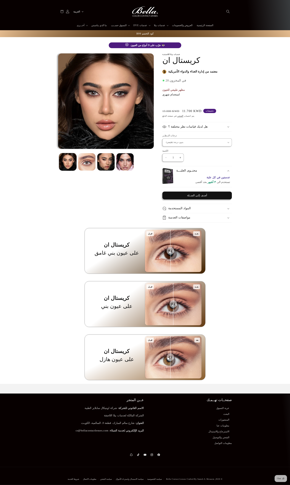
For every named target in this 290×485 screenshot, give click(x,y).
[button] (228, 11)
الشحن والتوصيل (221, 437)
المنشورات (223, 419)
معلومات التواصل (223, 443)
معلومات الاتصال (90, 479)
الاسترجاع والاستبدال (218, 431)
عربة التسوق (222, 408)
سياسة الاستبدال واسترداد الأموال (130, 479)
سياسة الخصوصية (154, 479)
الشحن (180, 116)
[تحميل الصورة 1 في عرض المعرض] (67, 162)
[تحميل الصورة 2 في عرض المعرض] (86, 162)
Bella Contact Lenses (176, 479)
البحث (226, 414)
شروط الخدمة (73, 479)
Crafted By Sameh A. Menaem (200, 479)
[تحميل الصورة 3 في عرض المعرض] (106, 162)
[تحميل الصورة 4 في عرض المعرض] (125, 162)
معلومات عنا (223, 425)
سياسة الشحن (106, 479)
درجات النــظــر (169, 135)
